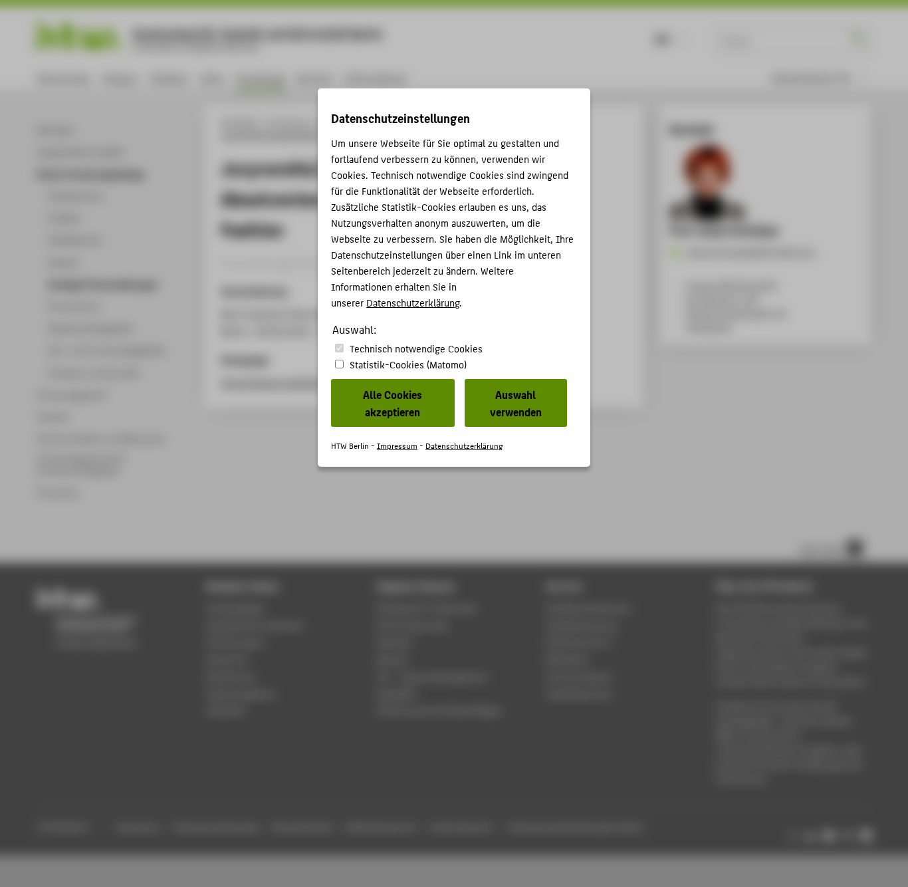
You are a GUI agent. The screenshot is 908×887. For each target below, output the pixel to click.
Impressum (397, 445)
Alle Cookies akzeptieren (392, 403)
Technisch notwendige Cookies (416, 348)
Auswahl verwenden (516, 403)
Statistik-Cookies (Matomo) (408, 364)
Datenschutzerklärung (412, 302)
